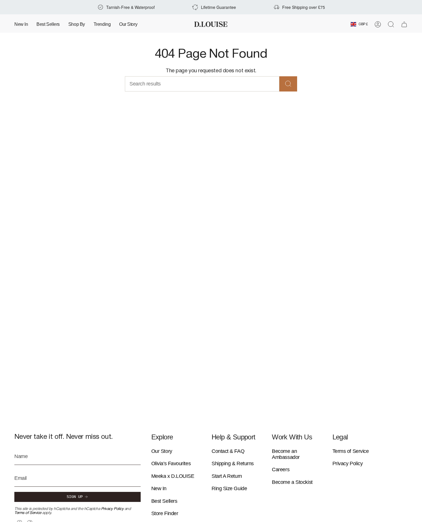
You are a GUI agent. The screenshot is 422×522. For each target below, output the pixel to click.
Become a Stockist (292, 482)
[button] (76, 24)
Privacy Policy (112, 509)
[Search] (288, 83)
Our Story (161, 451)
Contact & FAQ (228, 451)
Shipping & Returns (233, 463)
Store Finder (164, 513)
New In (159, 488)
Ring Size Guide (229, 488)
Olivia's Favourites (171, 463)
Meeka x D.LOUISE (172, 476)
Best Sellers (164, 501)
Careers (280, 469)
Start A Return (227, 476)
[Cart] (404, 24)
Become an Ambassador (286, 454)
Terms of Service (27, 513)
